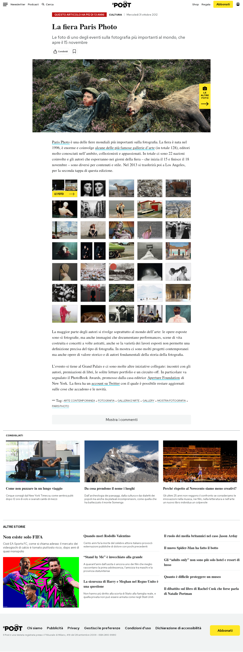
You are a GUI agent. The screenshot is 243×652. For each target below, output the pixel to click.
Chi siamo (34, 628)
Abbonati (223, 4)
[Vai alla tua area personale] (238, 4)
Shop (195, 4)
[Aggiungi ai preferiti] (74, 51)
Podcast (33, 4)
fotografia (106, 400)
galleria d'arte (129, 400)
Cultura (115, 14)
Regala (206, 4)
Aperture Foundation (164, 377)
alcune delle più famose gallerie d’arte (125, 147)
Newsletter (18, 4)
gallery (148, 400)
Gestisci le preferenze (102, 628)
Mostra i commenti (121, 419)
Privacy (74, 628)
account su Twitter (106, 383)
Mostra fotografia (171, 400)
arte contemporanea (79, 400)
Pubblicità (55, 628)
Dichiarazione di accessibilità (178, 628)
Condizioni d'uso (138, 628)
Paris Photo (61, 141)
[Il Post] (121, 4)
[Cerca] (43, 4)
